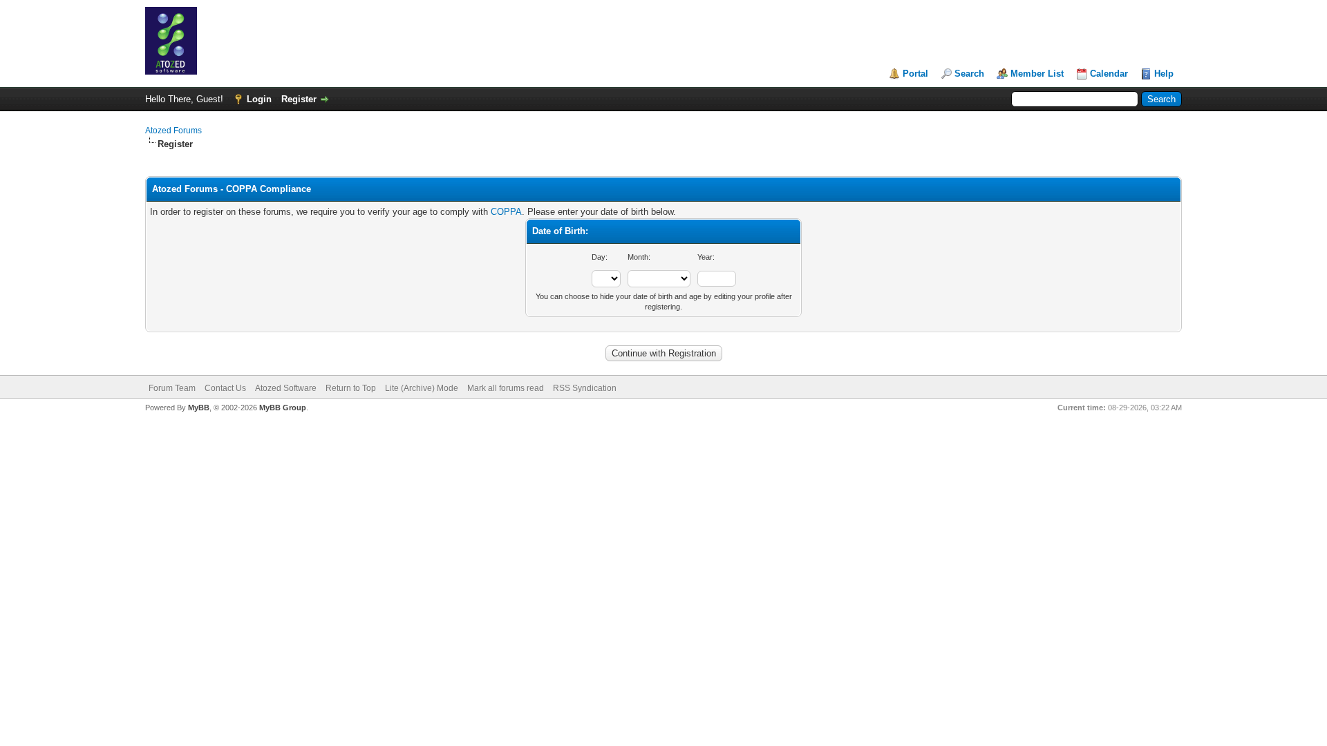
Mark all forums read (505, 388)
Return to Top (351, 388)
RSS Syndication (585, 388)
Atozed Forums (173, 130)
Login (259, 99)
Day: (600, 257)
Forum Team (172, 388)
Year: (706, 257)
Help (1164, 73)
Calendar (1109, 73)
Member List (1037, 73)
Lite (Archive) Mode (421, 388)
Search (969, 73)
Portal (915, 73)
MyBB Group (282, 407)
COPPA (506, 212)
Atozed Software (286, 388)
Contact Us (225, 388)
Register (299, 99)
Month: (639, 257)
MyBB (198, 407)
